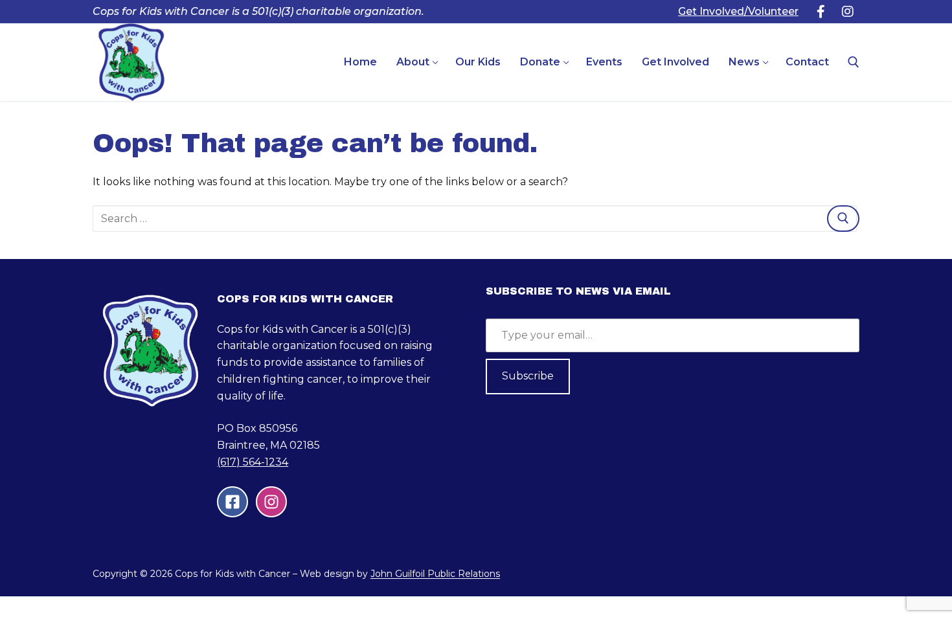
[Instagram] (847, 11)
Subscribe (528, 376)
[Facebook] (820, 11)
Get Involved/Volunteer (738, 11)
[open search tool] (853, 62)
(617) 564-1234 (252, 462)
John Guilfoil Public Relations (435, 574)
